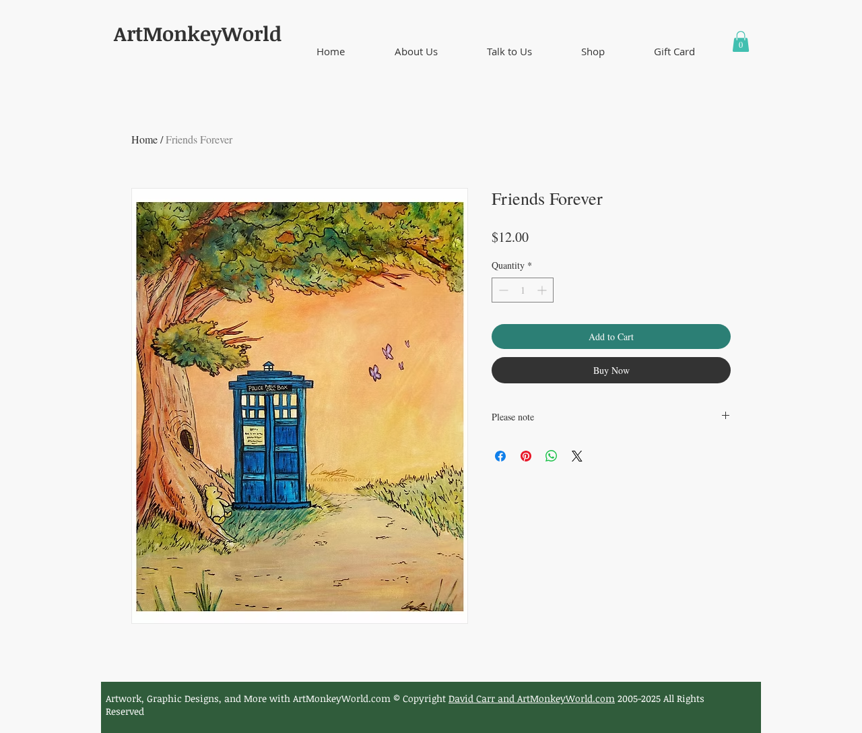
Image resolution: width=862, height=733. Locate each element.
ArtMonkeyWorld (197, 33)
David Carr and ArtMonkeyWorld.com (532, 698)
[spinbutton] (522, 290)
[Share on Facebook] (500, 456)
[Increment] (543, 290)
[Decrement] (502, 290)
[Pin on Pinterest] (526, 456)
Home (144, 139)
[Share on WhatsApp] (551, 456)
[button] (416, 51)
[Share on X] (577, 456)
